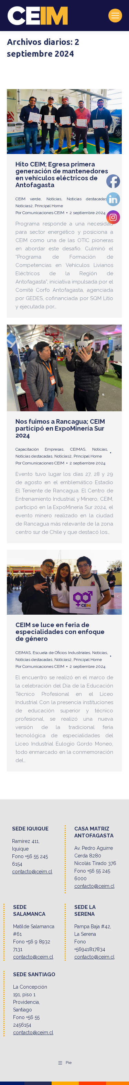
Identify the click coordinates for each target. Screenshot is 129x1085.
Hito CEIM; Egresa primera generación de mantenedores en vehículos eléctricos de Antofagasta (61, 175)
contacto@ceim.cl (32, 871)
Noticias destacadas (87, 198)
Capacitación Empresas (39, 449)
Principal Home (49, 205)
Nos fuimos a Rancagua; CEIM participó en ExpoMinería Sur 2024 (60, 428)
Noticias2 (24, 205)
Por (39, 212)
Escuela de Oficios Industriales (61, 652)
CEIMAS (77, 449)
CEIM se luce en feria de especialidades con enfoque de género (60, 631)
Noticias (53, 198)
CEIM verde (28, 198)
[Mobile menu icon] (115, 15)
